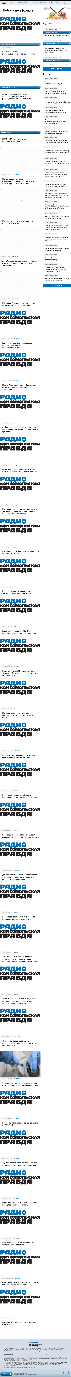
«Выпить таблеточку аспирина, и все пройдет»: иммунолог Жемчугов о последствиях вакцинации (18, 1001)
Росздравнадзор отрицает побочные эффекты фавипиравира (18, 1243)
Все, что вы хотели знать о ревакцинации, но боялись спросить (18, 53)
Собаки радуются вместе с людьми (57, 64)
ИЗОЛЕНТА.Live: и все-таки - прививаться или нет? (14, 140)
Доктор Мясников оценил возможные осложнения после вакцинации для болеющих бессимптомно (19, 877)
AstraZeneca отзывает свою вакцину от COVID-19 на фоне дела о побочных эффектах (19, 263)
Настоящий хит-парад (57, 14)
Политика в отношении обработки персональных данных (19, 1367)
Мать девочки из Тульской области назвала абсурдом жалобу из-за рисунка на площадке (57, 227)
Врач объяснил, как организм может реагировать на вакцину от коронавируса (20, 836)
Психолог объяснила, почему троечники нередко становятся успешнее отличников (55, 269)
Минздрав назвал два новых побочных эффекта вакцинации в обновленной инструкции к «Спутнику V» (19, 511)
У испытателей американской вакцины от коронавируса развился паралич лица (20, 1084)
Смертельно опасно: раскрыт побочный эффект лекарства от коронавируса (20, 1283)
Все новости (57, 286)
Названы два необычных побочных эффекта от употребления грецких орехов (18, 715)
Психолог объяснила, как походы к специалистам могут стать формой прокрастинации (57, 152)
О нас (56, 2)
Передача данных (51, 32)
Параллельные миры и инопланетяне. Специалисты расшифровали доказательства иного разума (56, 49)
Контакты (35, 2)
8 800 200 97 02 (22, 3)
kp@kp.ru (25, 1360)
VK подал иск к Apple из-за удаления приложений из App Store (57, 217)
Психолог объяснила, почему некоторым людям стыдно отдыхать (58, 102)
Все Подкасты (57, 69)
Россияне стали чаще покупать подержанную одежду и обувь (55, 185)
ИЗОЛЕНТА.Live (6, 132)
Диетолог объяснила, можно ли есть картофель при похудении (57, 83)
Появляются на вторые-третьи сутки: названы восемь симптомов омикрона (19, 470)
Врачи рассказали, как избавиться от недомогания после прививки (18, 918)
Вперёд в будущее (22, 1373)
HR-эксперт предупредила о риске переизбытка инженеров (57, 249)
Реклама (51, 2)
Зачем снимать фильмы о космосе (57, 35)
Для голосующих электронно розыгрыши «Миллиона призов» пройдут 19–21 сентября (56, 174)
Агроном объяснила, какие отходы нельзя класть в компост (57, 279)
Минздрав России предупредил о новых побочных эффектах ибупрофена (20, 304)
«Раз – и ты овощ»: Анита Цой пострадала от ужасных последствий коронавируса (19, 1043)
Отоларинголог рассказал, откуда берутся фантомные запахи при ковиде (20, 756)
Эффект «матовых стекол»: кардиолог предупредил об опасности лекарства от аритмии (20, 429)
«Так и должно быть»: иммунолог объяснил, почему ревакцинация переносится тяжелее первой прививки (20, 959)
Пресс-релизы (43, 2)
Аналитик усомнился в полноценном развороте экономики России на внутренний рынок (57, 121)
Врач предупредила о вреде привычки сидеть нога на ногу (55, 111)
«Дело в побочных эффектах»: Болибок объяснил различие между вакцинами (19, 1164)
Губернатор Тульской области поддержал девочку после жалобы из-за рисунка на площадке (57, 207)
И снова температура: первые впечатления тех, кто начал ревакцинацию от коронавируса (16, 96)
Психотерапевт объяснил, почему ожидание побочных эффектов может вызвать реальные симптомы (19, 181)
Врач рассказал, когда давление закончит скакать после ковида (16, 592)
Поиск (64, 3)
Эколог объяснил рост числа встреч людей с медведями (57, 259)
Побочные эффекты (18, 10)
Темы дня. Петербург (8, 44)
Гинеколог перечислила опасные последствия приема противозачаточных (17, 345)
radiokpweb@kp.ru (8, 1354)
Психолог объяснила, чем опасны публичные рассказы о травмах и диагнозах (56, 239)
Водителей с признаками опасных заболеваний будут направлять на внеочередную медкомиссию (56, 195)
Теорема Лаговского (52, 43)
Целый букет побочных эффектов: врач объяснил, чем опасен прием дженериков (19, 387)
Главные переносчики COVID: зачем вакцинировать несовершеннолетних (19, 632)
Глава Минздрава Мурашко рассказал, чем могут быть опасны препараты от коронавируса (19, 673)
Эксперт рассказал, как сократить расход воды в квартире (56, 132)
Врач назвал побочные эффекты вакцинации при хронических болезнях (19, 796)
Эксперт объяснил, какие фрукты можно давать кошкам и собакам (56, 141)
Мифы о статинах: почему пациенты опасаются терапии (18, 222)
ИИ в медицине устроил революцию (10, 1369)
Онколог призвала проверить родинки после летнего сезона (55, 92)
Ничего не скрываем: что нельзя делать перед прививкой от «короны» (20, 1204)
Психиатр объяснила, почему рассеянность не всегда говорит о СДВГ (57, 163)
